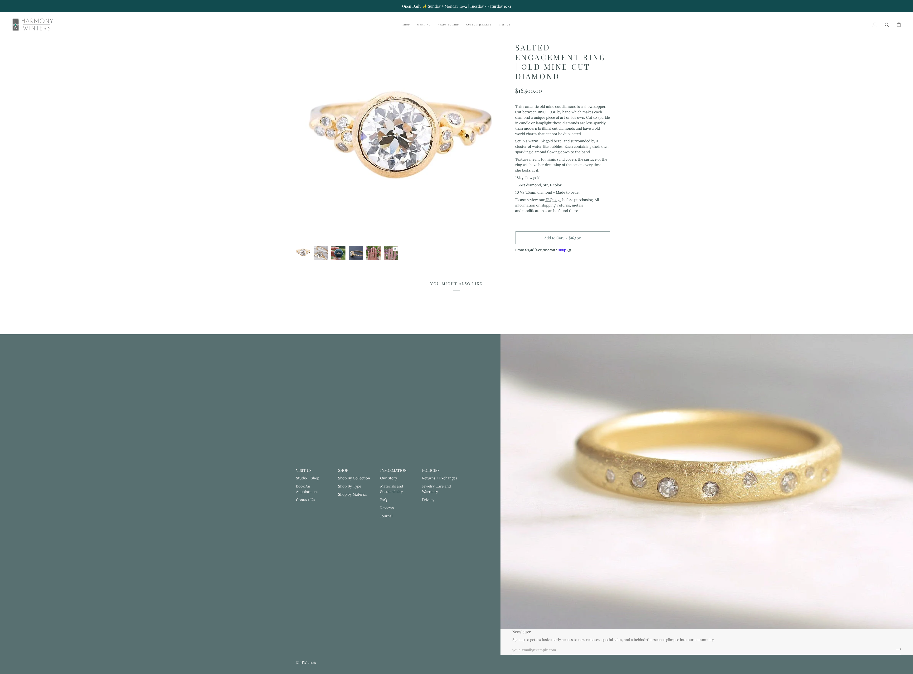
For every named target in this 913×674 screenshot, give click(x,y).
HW (303, 662)
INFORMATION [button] (393, 470)
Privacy (428, 499)
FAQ (383, 499)
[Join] (897, 649)
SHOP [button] (343, 470)
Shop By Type (349, 486)
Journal (386, 516)
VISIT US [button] (303, 470)
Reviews (387, 508)
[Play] (396, 143)
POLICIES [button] (431, 470)
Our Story (388, 478)
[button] (406, 24)
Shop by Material (352, 494)
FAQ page (553, 199)
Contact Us (305, 499)
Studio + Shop (307, 478)
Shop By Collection (354, 478)
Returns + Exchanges (439, 478)
